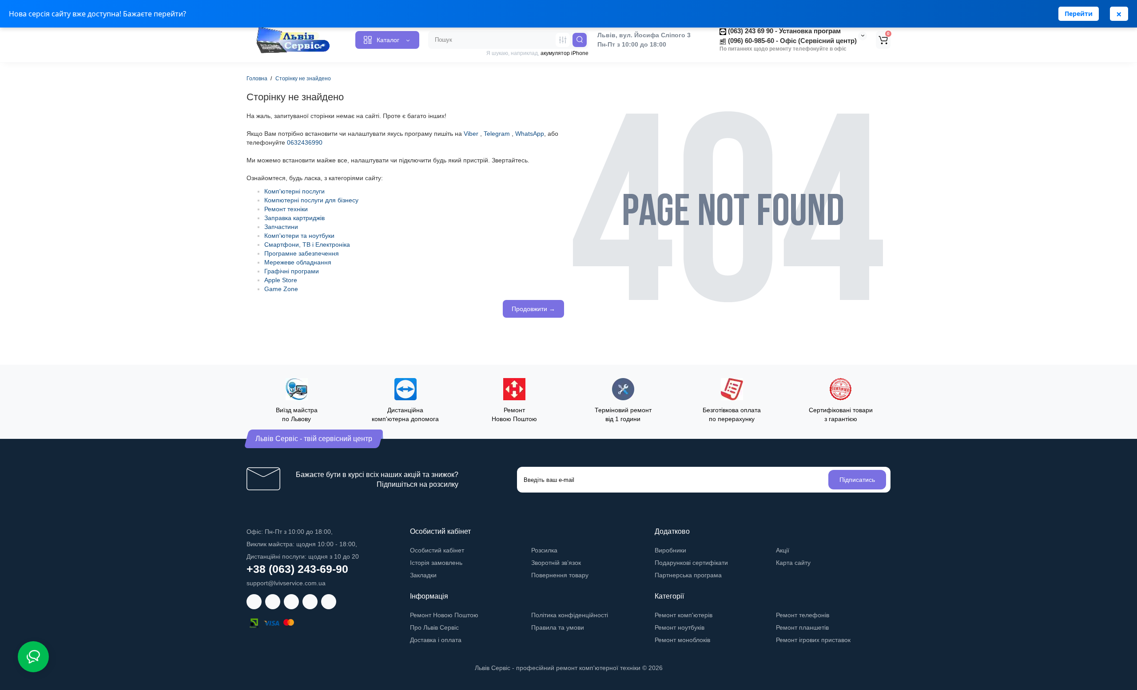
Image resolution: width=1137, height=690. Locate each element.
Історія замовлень (436, 562)
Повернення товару (559, 575)
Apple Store (280, 280)
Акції (782, 550)
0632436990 (304, 142)
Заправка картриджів (294, 217)
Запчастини (281, 226)
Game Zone (281, 288)
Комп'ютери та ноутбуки (299, 235)
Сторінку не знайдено (303, 78)
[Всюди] (563, 40)
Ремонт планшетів (802, 627)
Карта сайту (793, 562)
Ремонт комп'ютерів (683, 615)
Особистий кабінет (437, 550)
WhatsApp (529, 133)
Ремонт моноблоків (682, 639)
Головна (256, 78)
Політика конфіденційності (569, 615)
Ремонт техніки (286, 209)
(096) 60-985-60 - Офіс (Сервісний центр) (791, 40)
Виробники (670, 550)
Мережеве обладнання (297, 262)
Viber (471, 133)
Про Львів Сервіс (434, 627)
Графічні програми (291, 271)
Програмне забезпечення (301, 253)
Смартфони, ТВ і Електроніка (307, 244)
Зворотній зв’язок (556, 562)
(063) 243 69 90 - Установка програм (783, 31)
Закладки (423, 575)
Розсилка (544, 550)
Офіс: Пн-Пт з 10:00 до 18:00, (289, 531)
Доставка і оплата (435, 639)
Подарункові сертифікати (691, 562)
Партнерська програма (688, 575)
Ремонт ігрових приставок (813, 639)
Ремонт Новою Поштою (444, 615)
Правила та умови (557, 627)
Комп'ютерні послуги (294, 191)
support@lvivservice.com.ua (286, 583)
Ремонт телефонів (802, 615)
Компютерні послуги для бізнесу (311, 200)
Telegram (497, 133)
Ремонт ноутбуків (679, 627)
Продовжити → (533, 308)
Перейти (1079, 13)
